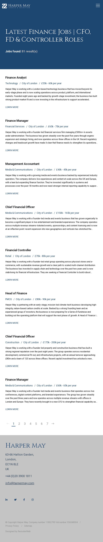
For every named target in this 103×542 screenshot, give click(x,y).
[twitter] (15, 500)
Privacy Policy (12, 526)
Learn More (11, 107)
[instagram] (33, 500)
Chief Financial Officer (20, 207)
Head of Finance (16, 293)
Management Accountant (22, 164)
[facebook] (24, 500)
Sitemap (28, 526)
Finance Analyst (16, 77)
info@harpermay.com (19, 483)
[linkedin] (6, 500)
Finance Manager (16, 120)
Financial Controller (18, 250)
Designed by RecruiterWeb (18, 531)
